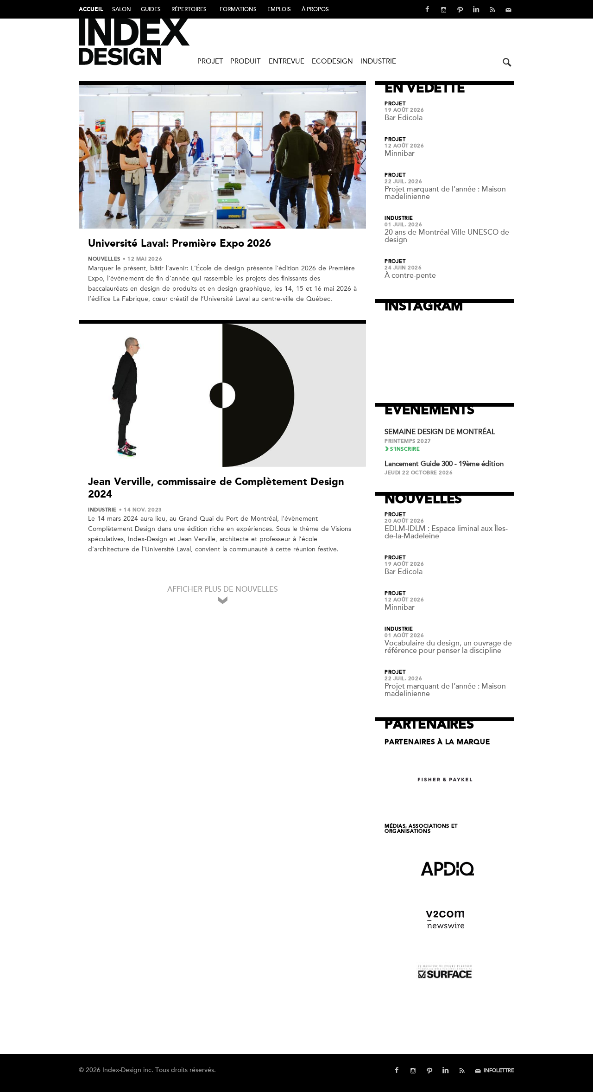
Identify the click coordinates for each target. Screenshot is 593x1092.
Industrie (378, 61)
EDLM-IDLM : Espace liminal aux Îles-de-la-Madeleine (446, 532)
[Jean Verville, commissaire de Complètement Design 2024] (222, 395)
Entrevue (286, 61)
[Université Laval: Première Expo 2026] (222, 157)
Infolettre (499, 1070)
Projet (210, 61)
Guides (151, 9)
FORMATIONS (238, 9)
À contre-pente (410, 275)
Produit (245, 61)
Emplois (279, 9)
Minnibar (400, 153)
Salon (121, 9)
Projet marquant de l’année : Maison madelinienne (445, 192)
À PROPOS (315, 9)
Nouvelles (104, 259)
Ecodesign (332, 61)
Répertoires (189, 9)
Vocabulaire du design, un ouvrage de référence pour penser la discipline (448, 646)
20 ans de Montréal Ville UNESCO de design (447, 236)
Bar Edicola (404, 117)
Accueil (91, 10)
